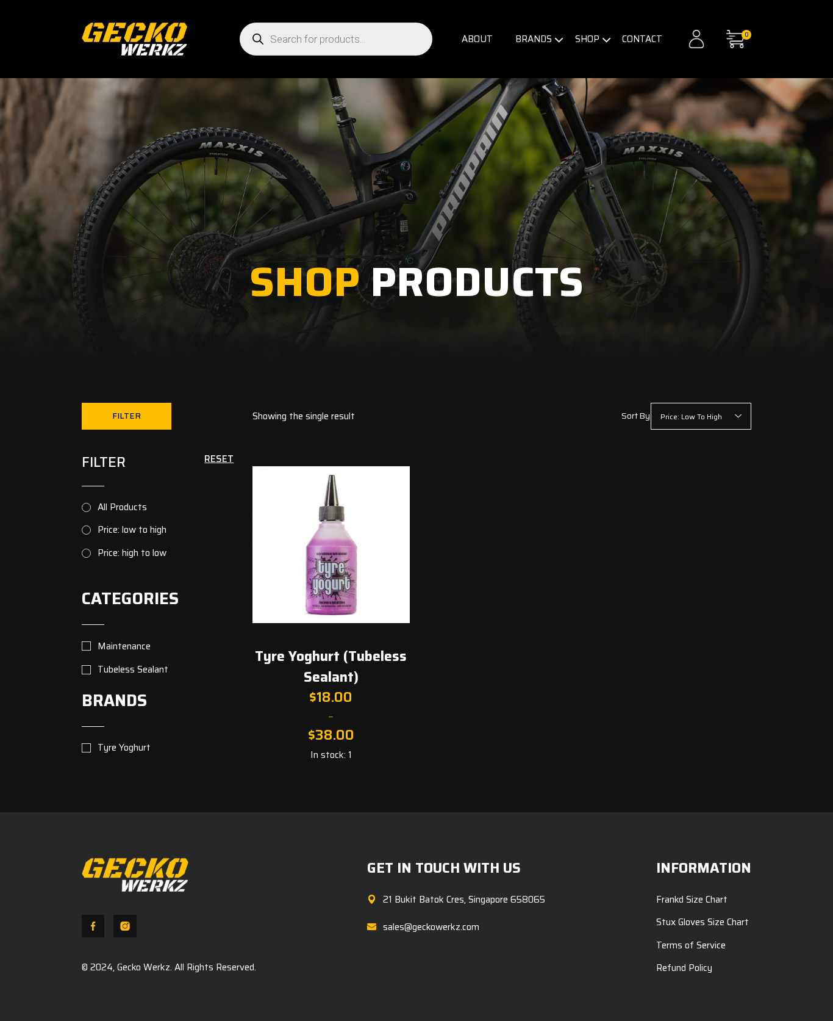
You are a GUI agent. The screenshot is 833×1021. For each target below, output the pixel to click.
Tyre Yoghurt (124, 748)
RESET (219, 459)
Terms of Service (691, 945)
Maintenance (124, 647)
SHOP (587, 39)
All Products (122, 507)
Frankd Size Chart (692, 899)
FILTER (126, 415)
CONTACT (642, 39)
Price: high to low (132, 553)
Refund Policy (684, 968)
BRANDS (533, 39)
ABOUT (477, 39)
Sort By (635, 416)
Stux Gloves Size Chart (702, 922)
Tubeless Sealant (133, 670)
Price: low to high (132, 529)
